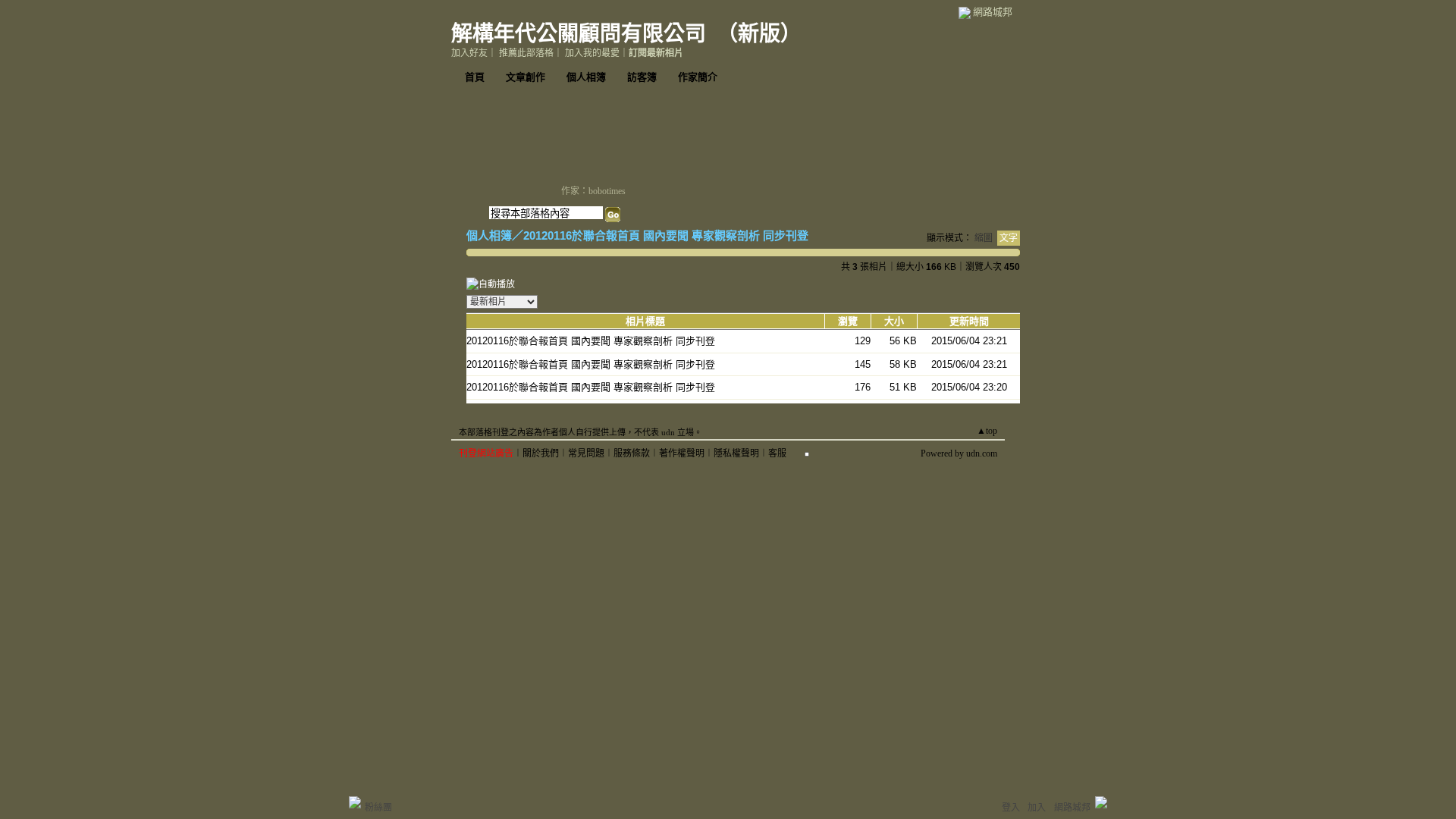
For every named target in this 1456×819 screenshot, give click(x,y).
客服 (777, 453)
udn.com (981, 453)
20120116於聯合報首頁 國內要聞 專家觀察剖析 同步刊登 (665, 235)
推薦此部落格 (526, 53)
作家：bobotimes (593, 191)
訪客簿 (642, 77)
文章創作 (525, 77)
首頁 (475, 77)
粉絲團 (378, 807)
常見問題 (586, 453)
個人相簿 (586, 77)
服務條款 (631, 453)
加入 (1037, 807)
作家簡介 (697, 77)
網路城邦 (992, 11)
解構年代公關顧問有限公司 (578, 34)
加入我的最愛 (592, 53)
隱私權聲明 (736, 453)
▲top (987, 430)
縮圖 (983, 238)
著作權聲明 (681, 453)
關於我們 (540, 453)
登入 (1011, 807)
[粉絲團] (355, 802)
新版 (759, 34)
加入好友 (469, 53)
